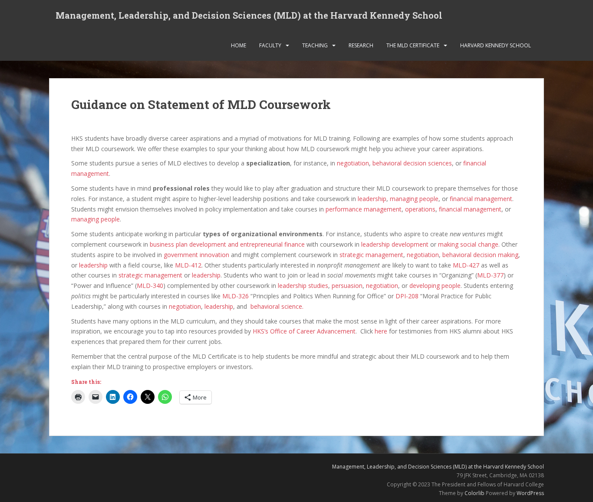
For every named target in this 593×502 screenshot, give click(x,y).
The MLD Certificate (412, 45)
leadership (372, 199)
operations (420, 209)
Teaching (315, 45)
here (381, 331)
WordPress (530, 493)
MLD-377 (490, 275)
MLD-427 (466, 265)
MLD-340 (150, 285)
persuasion (347, 285)
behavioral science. (276, 306)
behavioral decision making (480, 255)
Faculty (270, 45)
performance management (364, 209)
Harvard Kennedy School (495, 45)
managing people (414, 199)
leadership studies (303, 285)
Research (361, 45)
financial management (481, 199)
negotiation (353, 163)
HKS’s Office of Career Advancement (304, 331)
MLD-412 (188, 265)
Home (238, 45)
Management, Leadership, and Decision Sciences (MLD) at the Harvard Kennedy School (249, 15)
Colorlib (474, 493)
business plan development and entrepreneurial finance (227, 244)
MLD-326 (235, 296)
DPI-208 (406, 296)
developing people (435, 285)
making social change (468, 244)
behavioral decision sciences (412, 163)
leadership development (394, 244)
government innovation (196, 255)
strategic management (371, 255)
